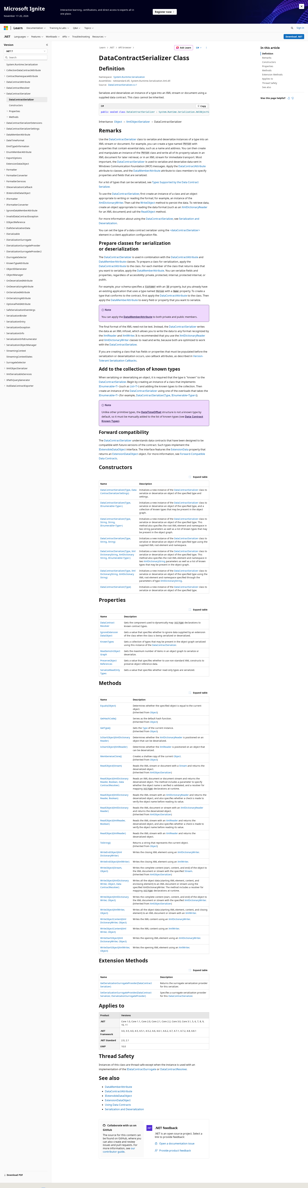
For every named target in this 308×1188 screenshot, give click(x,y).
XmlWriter (128, 335)
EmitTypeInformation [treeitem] (17, 146)
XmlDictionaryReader (194, 207)
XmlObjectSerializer (138, 121)
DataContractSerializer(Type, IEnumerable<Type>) (166, 395)
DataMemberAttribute (146, 170)
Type (145, 727)
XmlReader (110, 335)
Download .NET (294, 36)
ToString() (105, 842)
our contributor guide (119, 1150)
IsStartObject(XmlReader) (113, 746)
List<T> (134, 386)
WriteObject (147, 202)
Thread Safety (269, 83)
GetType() (105, 727)
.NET (111, 47)
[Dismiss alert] (301, 6)
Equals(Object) (108, 705)
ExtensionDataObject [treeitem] (17, 163)
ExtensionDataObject (125, 454)
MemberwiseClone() (111, 756)
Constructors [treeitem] (16, 105)
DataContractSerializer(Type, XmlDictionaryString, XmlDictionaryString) (118, 574)
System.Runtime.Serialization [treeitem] (22, 64)
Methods (267, 70)
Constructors (269, 62)
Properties (267, 66)
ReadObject (148, 211)
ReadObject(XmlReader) (113, 833)
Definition (267, 53)
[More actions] (206, 47)
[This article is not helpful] (293, 98)
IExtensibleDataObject (112, 449)
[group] (154, 112)
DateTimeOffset (151, 412)
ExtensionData (179, 449)
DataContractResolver (173, 1069)
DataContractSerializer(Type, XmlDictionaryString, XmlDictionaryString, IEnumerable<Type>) (118, 554)
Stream (183, 765)
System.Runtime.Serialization (129, 76)
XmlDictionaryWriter (111, 202)
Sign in (300, 27)
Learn (102, 47)
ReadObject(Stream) (111, 765)
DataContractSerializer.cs (121, 84)
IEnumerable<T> (109, 386)
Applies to (267, 78)
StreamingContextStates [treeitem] (19, 356)
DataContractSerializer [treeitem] (21, 99)
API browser (124, 47)
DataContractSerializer (122, 139)
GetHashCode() (108, 718)
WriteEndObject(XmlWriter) (114, 861)
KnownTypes (107, 641)
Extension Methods (272, 74)
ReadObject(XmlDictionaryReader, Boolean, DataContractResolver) (114, 782)
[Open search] (292, 28)
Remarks (266, 57)
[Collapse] (47, 44)
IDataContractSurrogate (141, 1069)
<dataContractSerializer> (185, 230)
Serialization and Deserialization (124, 1109)
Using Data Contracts (118, 1105)
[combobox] (25, 51)
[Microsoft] (6, 28)
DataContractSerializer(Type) (115, 586)
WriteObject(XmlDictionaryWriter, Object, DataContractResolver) (114, 884)
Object (118, 121)
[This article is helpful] (289, 98)
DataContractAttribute (192, 166)
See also (266, 87)
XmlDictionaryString (154, 561)
